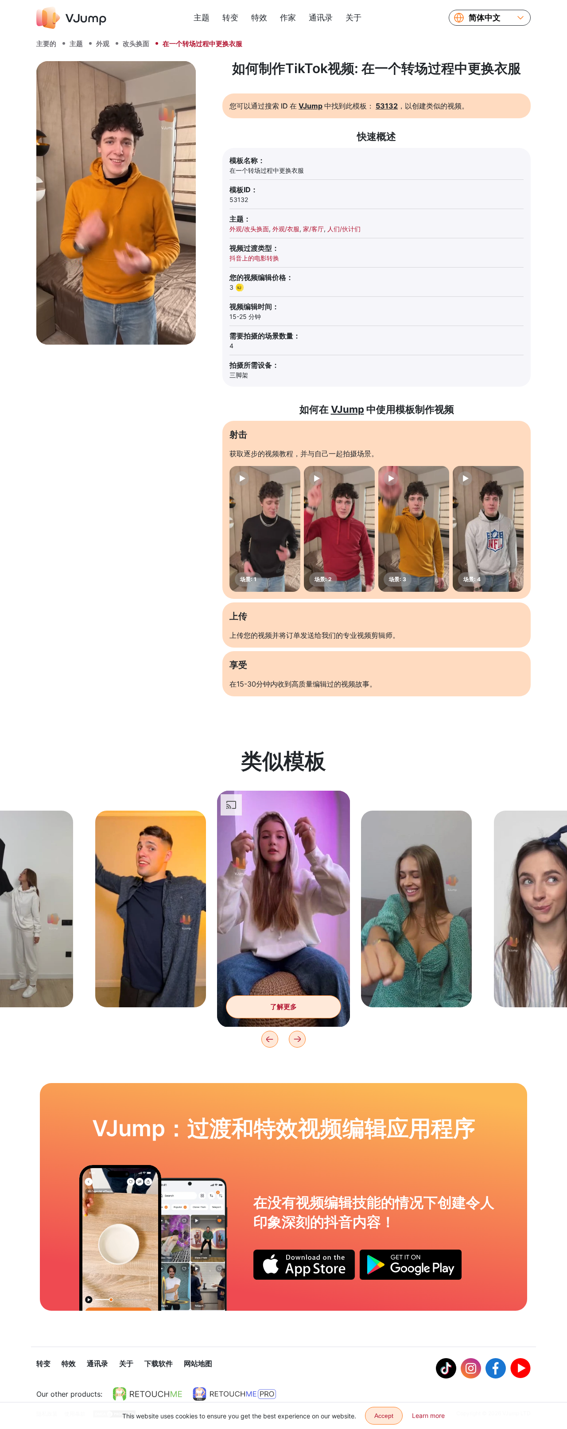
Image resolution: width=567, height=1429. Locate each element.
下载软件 (158, 1363)
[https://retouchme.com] (147, 1394)
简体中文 (485, 17)
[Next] (297, 1039)
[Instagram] (471, 1368)
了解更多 (150, 986)
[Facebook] (495, 1368)
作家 (288, 17)
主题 (202, 17)
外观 (102, 43)
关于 (353, 17)
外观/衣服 (285, 229)
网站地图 (198, 1363)
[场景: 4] (488, 529)
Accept (383, 1415)
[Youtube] (520, 1368)
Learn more (428, 1415)
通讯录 (321, 17)
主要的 (46, 43)
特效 (259, 17)
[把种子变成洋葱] (120, 1237)
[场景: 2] (339, 529)
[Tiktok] (446, 1368)
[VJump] (71, 18)
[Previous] (269, 1039)
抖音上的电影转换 (254, 258)
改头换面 (136, 43)
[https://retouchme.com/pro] (234, 1394)
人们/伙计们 (344, 229)
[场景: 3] (413, 529)
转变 (230, 17)
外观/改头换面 (249, 229)
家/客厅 (313, 229)
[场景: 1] (264, 529)
